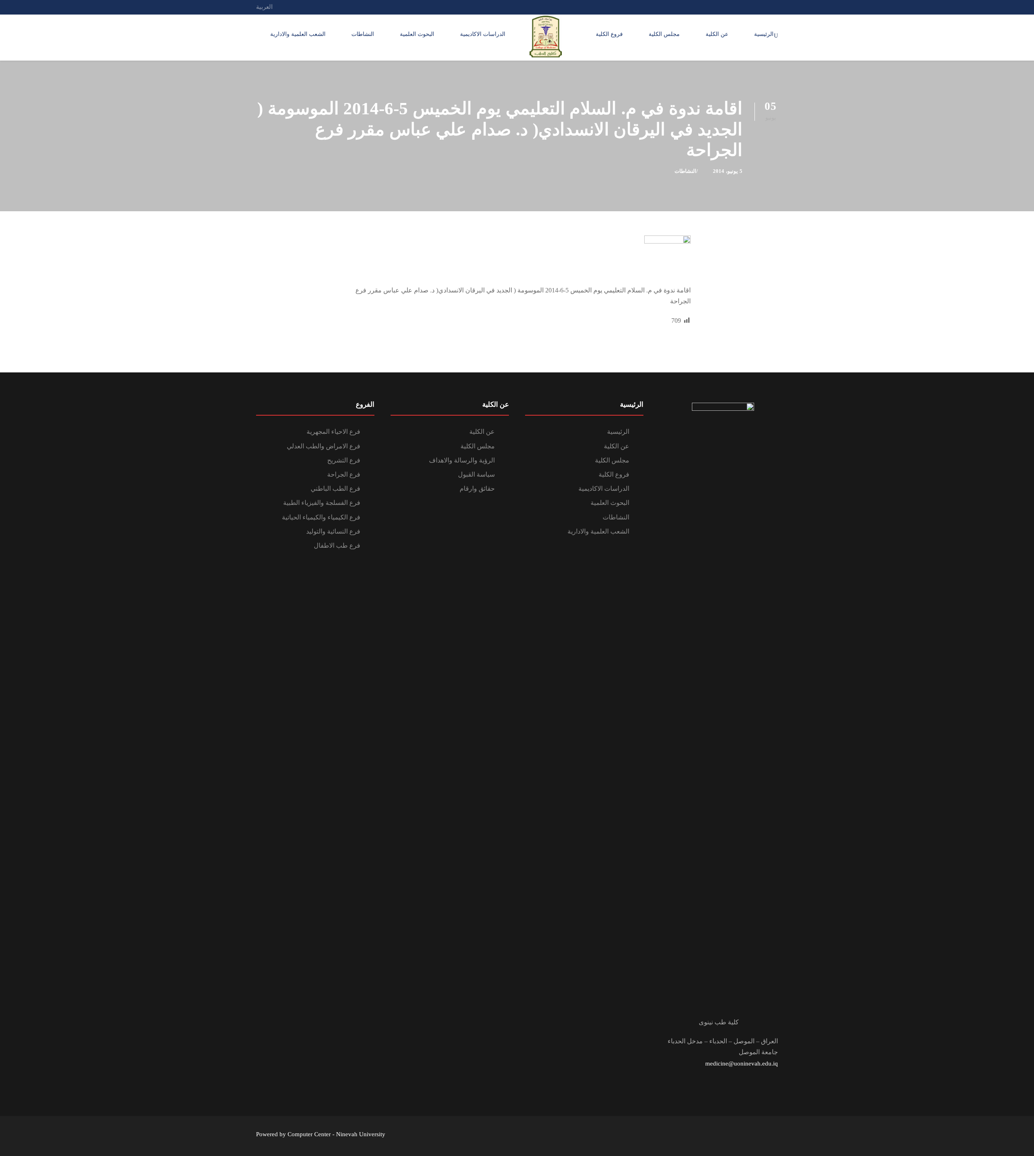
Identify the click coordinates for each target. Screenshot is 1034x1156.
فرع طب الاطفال (337, 545)
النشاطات (362, 34)
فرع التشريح (343, 460)
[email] (775, 7)
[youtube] (745, 7)
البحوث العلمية (417, 34)
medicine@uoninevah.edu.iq (741, 1063)
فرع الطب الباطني (335, 488)
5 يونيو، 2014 (727, 171)
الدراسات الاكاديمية (482, 34)
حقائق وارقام (477, 488)
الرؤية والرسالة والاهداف (462, 460)
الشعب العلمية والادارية (298, 34)
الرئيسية (763, 34)
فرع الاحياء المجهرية (333, 431)
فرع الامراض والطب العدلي (323, 446)
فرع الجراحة (343, 474)
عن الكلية (717, 34)
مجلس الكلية (664, 34)
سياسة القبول (476, 474)
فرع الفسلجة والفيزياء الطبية (321, 502)
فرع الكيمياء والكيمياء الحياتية (321, 517)
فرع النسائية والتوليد (333, 531)
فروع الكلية (609, 34)
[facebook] (760, 7)
